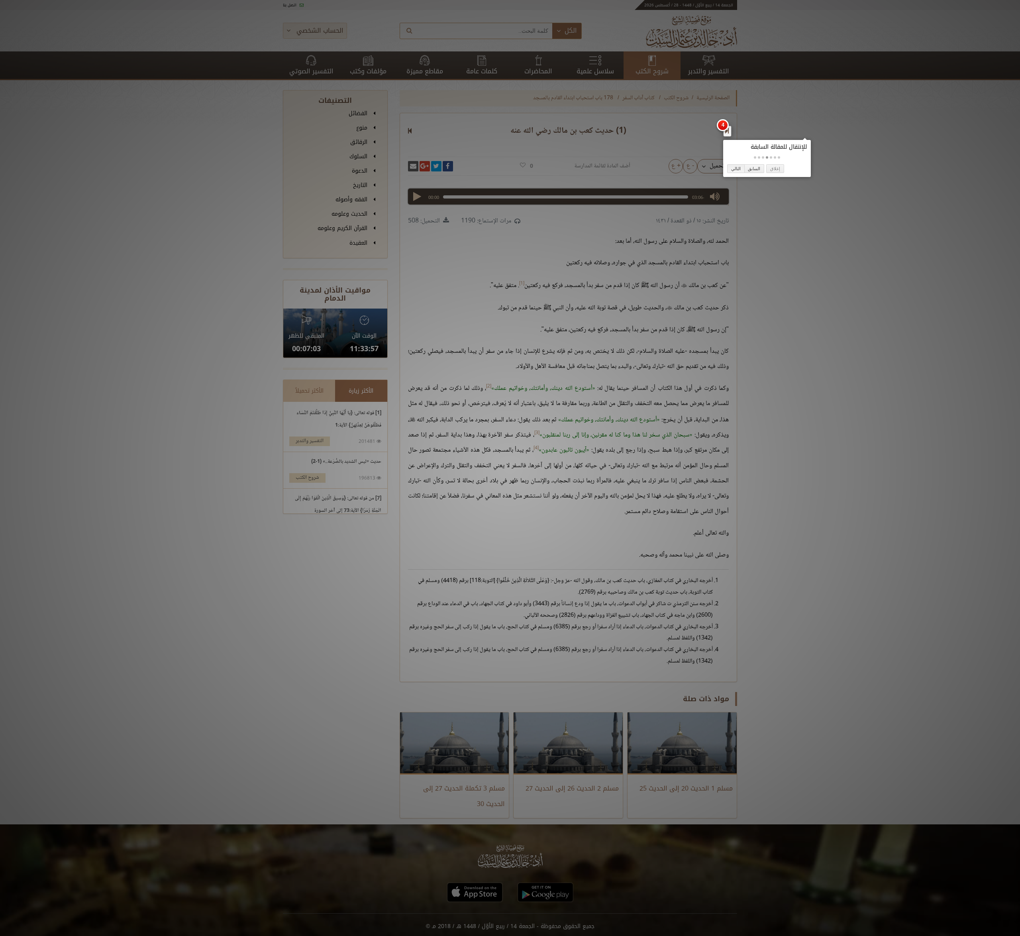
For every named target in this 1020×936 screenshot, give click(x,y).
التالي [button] (736, 168)
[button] (779, 157)
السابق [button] (754, 168)
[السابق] (727, 131)
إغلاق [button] (775, 168)
